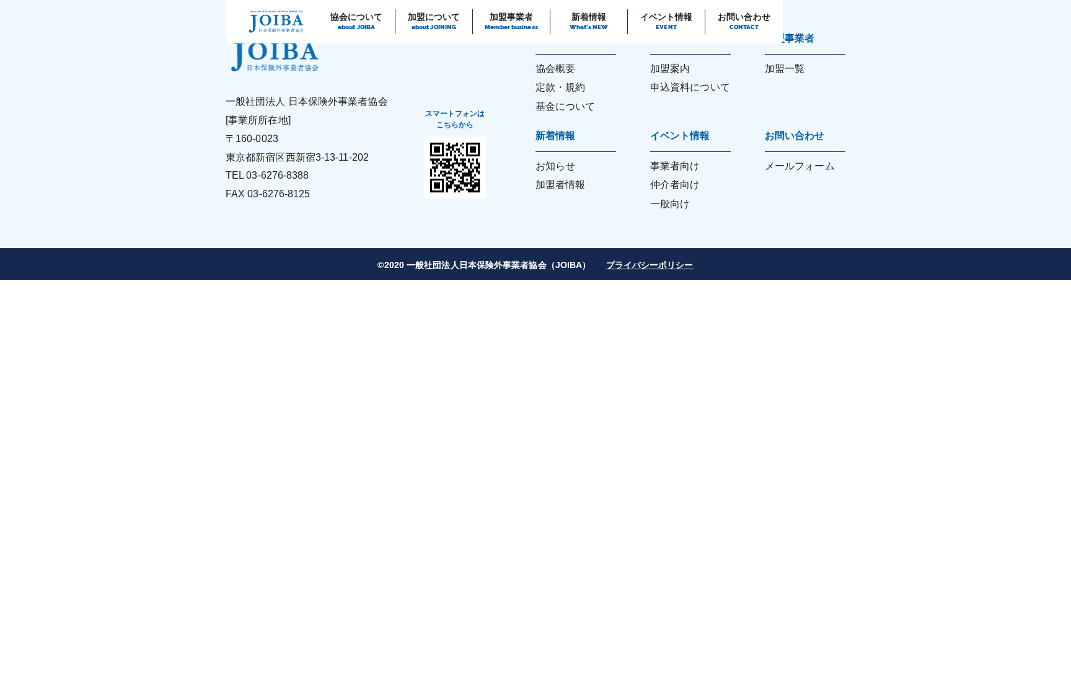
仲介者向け (675, 184)
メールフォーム (800, 166)
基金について (566, 106)
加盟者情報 (561, 184)
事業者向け (675, 166)
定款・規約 (561, 87)
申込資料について (690, 87)
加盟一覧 (784, 68)
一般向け (670, 204)
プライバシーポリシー (650, 265)
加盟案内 (670, 68)
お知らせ (555, 166)
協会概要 (555, 68)
